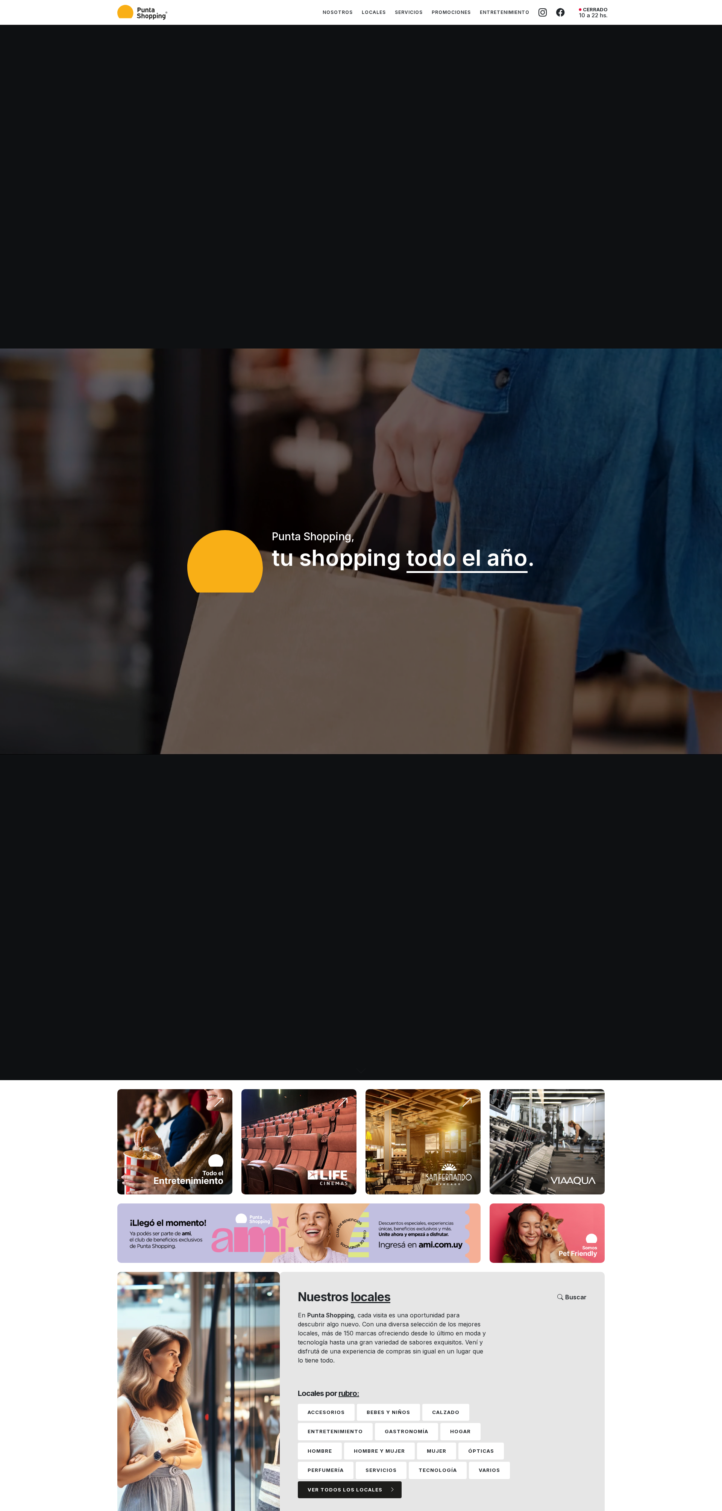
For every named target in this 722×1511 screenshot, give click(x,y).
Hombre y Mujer (379, 1451)
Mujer (436, 1451)
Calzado (446, 1412)
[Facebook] (560, 12)
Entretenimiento (504, 12)
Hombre (320, 1451)
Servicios (409, 12)
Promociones (451, 12)
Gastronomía (406, 1431)
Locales (374, 12)
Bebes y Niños (388, 1412)
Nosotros (338, 12)
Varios (489, 1470)
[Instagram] (542, 12)
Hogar (460, 1431)
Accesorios (326, 1412)
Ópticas (481, 1451)
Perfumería (326, 1470)
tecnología (438, 1470)
